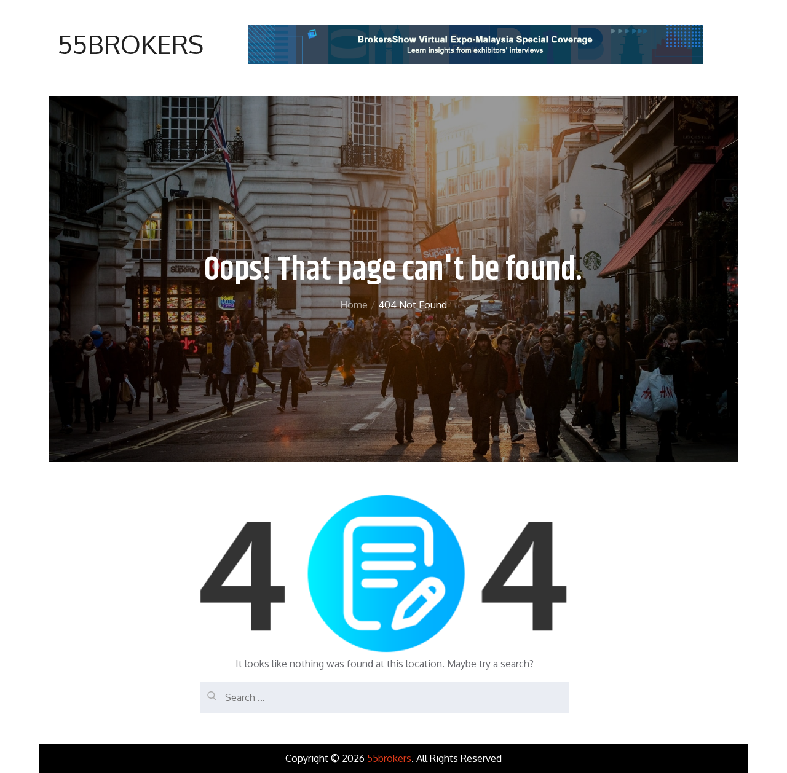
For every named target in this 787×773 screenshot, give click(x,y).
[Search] (209, 691)
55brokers (131, 44)
